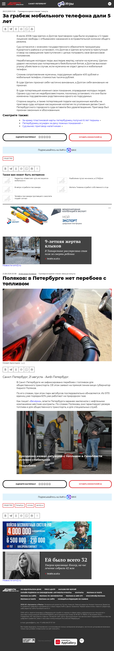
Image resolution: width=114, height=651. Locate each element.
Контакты (79, 593)
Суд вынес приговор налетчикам (41, 126)
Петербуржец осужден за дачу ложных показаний (51, 123)
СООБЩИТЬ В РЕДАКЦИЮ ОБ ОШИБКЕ (73, 599)
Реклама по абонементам (51, 596)
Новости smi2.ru (12, 265)
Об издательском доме (31, 589)
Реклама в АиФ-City (74, 596)
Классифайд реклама (95, 596)
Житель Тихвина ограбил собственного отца (88, 187)
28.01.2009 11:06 (9, 11)
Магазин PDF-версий (67, 589)
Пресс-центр (49, 589)
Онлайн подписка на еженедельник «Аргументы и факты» (46, 593)
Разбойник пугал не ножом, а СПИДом (86, 178)
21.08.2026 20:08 (9, 274)
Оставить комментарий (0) (90, 137)
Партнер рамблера (44, 641)
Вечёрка (35, 401)
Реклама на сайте (28, 596)
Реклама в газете (94, 593)
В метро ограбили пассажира (27, 187)
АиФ (23, 363)
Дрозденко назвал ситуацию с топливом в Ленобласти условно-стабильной (60, 457)
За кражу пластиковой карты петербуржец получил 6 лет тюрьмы (60, 120)
